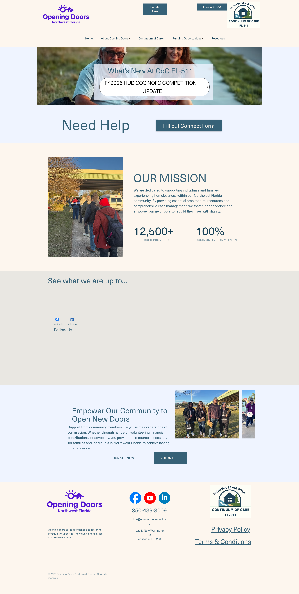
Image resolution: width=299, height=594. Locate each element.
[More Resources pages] (226, 38)
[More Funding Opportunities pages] (202, 38)
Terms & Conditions (223, 541)
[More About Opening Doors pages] (129, 38)
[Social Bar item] (135, 498)
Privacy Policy (230, 529)
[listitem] (207, 414)
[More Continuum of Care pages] (164, 38)
